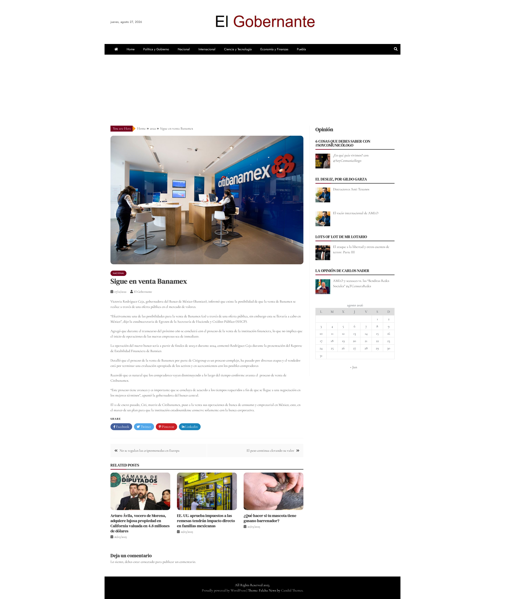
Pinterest (167, 426)
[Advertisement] (252, 84)
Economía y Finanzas (274, 49)
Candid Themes (292, 590)
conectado (148, 562)
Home (131, 49)
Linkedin (191, 426)
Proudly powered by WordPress (224, 590)
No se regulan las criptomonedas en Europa (150, 450)
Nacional (184, 49)
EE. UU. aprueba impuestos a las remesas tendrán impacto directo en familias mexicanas (206, 521)
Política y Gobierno (156, 49)
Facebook (122, 426)
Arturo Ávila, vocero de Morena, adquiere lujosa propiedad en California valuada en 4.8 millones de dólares (140, 523)
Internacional (206, 49)
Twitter (145, 426)
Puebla (301, 49)
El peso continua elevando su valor (270, 450)
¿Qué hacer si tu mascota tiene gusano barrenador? (270, 518)
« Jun (353, 367)
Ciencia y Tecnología (238, 49)
